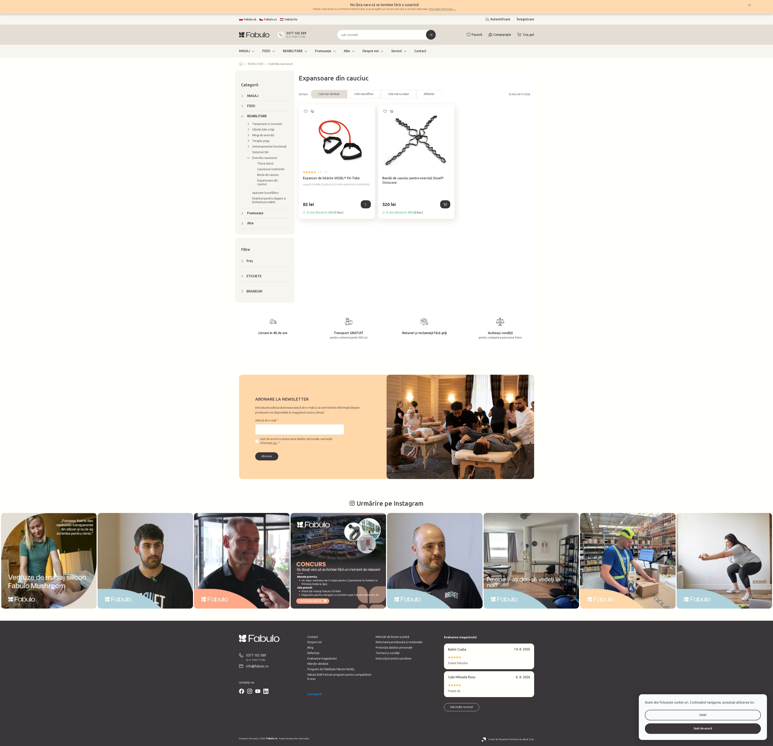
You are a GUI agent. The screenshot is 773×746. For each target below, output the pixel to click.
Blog (310, 647)
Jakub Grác (528, 739)
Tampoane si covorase (267, 124)
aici (275, 443)
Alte (250, 223)
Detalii (366, 204)
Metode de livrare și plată (392, 637)
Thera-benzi (265, 163)
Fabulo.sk (250, 19)
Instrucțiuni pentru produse (393, 658)
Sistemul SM (260, 152)
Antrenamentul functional (269, 146)
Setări (703, 715)
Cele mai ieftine (363, 94)
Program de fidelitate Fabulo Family (330, 669)
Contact (312, 637)
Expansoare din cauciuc (267, 182)
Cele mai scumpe (398, 94)
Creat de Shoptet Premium (503, 739)
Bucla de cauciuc (268, 175)
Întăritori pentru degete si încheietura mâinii (269, 200)
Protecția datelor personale (394, 647)
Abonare (266, 456)
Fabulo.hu (291, 19)
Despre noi (314, 642)
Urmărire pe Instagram (390, 503)
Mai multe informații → (442, 9)
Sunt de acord (703, 728)
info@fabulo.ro (257, 666)
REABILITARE (257, 116)
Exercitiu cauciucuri (264, 158)
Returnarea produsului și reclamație (399, 642)
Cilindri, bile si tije (263, 129)
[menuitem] (246, 51)
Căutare (431, 35)
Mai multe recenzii (461, 707)
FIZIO (251, 106)
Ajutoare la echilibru (265, 193)
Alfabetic (429, 94)
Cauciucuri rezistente (271, 169)
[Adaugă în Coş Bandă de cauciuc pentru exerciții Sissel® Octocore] (445, 204)
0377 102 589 (296, 33)
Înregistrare (525, 19)
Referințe (313, 653)
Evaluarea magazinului (322, 658)
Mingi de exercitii (263, 135)
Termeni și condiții (388, 653)
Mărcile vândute (317, 664)
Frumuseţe (255, 213)
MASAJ (252, 96)
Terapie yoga (260, 141)
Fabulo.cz (270, 19)
